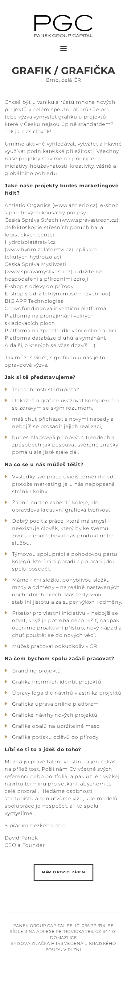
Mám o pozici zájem (63, 872)
